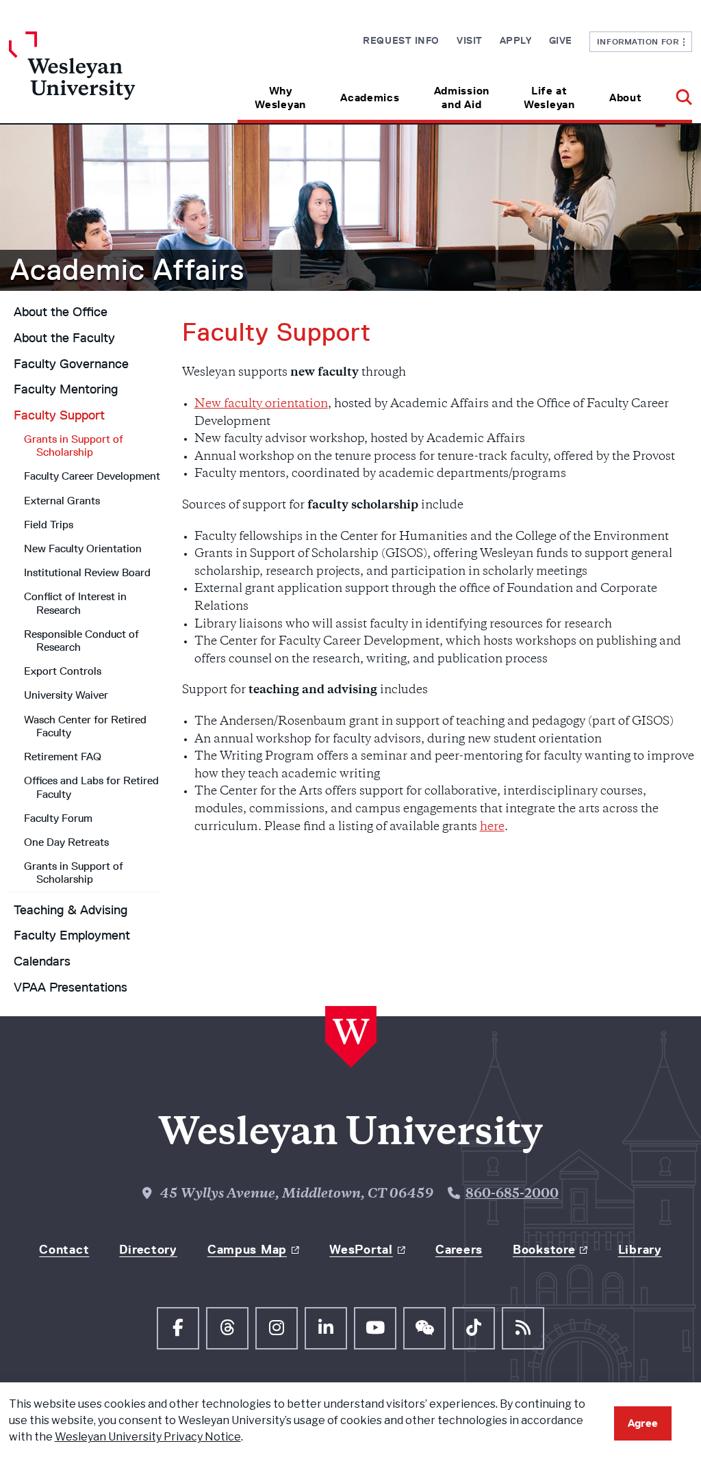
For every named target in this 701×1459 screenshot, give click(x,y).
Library (640, 1249)
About (625, 97)
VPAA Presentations (70, 987)
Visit (470, 40)
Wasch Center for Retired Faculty (85, 726)
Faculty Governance (71, 364)
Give (560, 40)
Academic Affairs (127, 270)
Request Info (401, 40)
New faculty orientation (261, 404)
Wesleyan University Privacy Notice (148, 1436)
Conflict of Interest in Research (75, 603)
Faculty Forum (58, 818)
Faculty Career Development (92, 475)
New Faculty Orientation (83, 548)
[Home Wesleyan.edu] (94, 77)
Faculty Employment (72, 935)
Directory (148, 1249)
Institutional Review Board (87, 572)
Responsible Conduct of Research (81, 641)
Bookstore (544, 1249)
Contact (64, 1249)
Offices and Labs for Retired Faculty (91, 787)
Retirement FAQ (62, 756)
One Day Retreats (66, 842)
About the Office (60, 312)
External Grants (62, 500)
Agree (643, 1423)
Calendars (42, 961)
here (492, 827)
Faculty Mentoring (66, 389)
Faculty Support (59, 415)
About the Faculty (64, 338)
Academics (369, 97)
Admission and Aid (461, 97)
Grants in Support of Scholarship (73, 445)
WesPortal (360, 1249)
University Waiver (66, 694)
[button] (675, 92)
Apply (516, 40)
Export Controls (62, 670)
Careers (459, 1249)
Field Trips (48, 524)
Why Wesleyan (280, 97)
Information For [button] (640, 41)
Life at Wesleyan (549, 97)
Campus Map (247, 1249)
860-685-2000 (512, 1195)
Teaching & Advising (70, 910)
